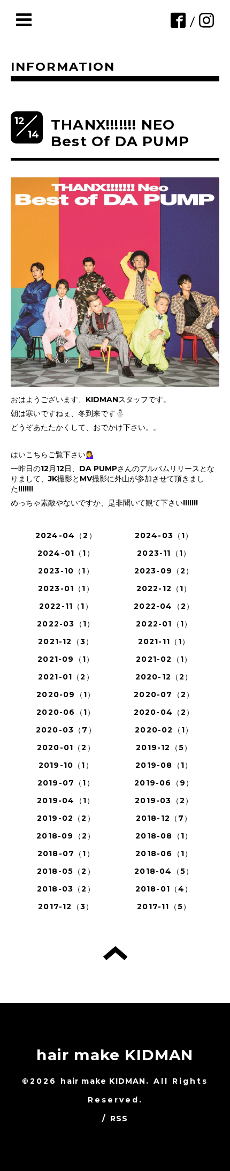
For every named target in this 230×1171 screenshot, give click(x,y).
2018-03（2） (66, 889)
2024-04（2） (66, 535)
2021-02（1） (164, 659)
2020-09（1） (65, 694)
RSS (119, 1118)
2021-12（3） (66, 641)
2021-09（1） (65, 659)
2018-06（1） (164, 853)
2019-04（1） (66, 800)
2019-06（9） (164, 783)
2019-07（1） (66, 783)
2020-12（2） (164, 677)
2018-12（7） (164, 818)
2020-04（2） (164, 712)
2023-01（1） (66, 588)
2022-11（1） (66, 606)
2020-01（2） (66, 747)
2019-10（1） (66, 765)
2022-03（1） (66, 624)
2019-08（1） (164, 765)
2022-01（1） (164, 624)
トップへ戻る (115, 953)
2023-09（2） (164, 571)
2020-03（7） (66, 730)
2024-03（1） (164, 535)
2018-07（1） (66, 853)
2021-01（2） (66, 677)
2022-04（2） (164, 606)
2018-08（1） (164, 836)
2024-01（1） (66, 553)
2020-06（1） (65, 712)
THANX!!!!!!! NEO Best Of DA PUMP (120, 133)
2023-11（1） (164, 553)
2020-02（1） (164, 730)
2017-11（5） (164, 906)
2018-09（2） (65, 836)
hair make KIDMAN (114, 1055)
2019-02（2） (66, 818)
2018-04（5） (164, 871)
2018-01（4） (164, 889)
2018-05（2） (66, 871)
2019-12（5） (164, 747)
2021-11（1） (164, 641)
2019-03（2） (164, 800)
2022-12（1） (164, 588)
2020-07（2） (164, 694)
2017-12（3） (66, 906)
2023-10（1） (66, 571)
